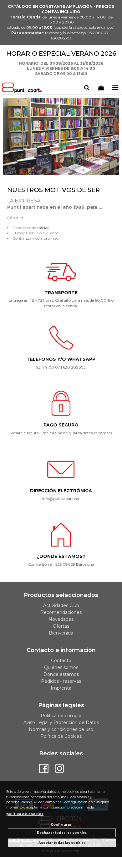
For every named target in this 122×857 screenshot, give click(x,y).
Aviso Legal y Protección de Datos (61, 722)
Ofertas (61, 626)
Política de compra (61, 715)
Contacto (61, 660)
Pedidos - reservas (61, 681)
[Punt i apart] (23, 88)
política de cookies (24, 814)
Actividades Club (61, 605)
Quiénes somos (61, 667)
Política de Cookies (61, 736)
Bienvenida (61, 633)
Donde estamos (61, 674)
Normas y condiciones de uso (61, 729)
